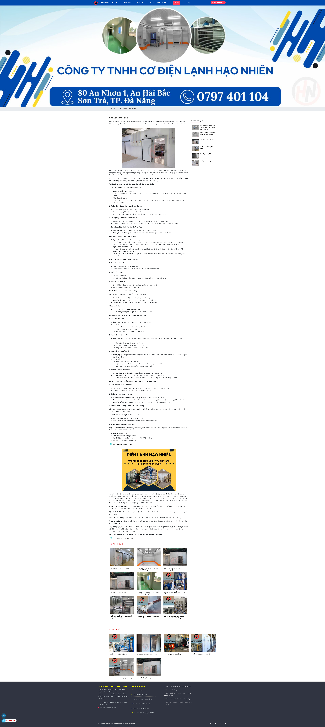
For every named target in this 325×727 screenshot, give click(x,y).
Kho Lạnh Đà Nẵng (205, 161)
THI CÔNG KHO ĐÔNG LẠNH (159, 3)
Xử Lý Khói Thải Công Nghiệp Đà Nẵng (144, 713)
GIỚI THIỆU (140, 3)
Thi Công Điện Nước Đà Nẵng (123, 444)
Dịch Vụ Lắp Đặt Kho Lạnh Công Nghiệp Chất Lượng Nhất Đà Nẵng (207, 127)
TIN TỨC (176, 3)
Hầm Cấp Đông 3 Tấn (206, 154)
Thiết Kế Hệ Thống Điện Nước (141, 708)
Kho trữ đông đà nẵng (139, 690)
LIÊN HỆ (187, 3)
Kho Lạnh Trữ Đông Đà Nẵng (120, 568)
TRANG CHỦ (127, 3)
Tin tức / (122, 108)
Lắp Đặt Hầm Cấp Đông (140, 694)
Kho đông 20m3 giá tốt (118, 592)
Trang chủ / (116, 108)
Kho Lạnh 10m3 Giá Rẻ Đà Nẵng (123, 539)
